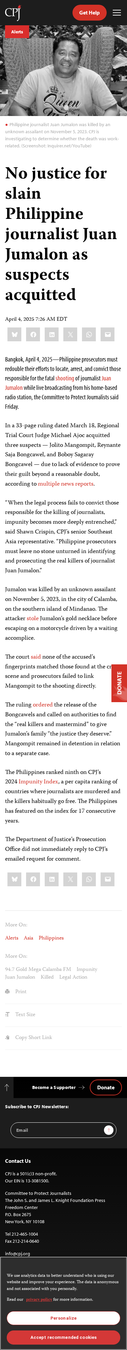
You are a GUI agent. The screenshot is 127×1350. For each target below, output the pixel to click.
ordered (43, 705)
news (67, 484)
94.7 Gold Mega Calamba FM (38, 970)
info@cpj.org (17, 1254)
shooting (65, 378)
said (36, 657)
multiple (49, 484)
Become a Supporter (54, 1087)
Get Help (89, 12)
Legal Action (73, 977)
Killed (47, 977)
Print (20, 992)
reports (84, 484)
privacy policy (39, 1299)
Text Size (24, 1015)
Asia (28, 938)
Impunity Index (38, 782)
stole (33, 619)
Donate (105, 1087)
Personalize (63, 1318)
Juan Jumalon (20, 977)
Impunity (87, 970)
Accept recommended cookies (63, 1337)
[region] (63, 1303)
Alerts (17, 32)
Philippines (51, 938)
